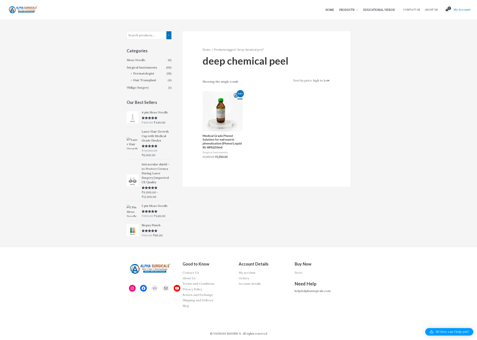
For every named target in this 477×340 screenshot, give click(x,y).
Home (330, 10)
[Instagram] (132, 288)
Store (299, 272)
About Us (431, 9)
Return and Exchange (198, 295)
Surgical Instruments (142, 67)
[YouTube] (177, 288)
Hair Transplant (144, 80)
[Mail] (165, 288)
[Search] (168, 35)
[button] (356, 10)
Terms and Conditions (198, 283)
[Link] (154, 288)
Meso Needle (136, 60)
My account (247, 272)
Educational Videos (379, 10)
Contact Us (411, 9)
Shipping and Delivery (198, 300)
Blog (186, 306)
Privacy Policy (192, 289)
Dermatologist (143, 73)
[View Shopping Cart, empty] (447, 9)
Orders (244, 278)
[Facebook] (143, 288)
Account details (250, 283)
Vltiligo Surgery (138, 87)
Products (346, 10)
